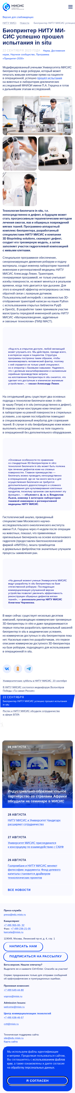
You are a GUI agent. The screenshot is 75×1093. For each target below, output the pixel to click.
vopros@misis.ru (13, 996)
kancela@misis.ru (13, 932)
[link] (7, 668)
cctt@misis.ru (11, 1024)
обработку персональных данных (32, 1067)
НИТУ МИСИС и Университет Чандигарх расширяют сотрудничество (34, 822)
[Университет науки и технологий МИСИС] (13, 7)
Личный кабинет (62, 6)
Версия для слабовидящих (18, 17)
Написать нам (23, 946)
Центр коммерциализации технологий (27, 1013)
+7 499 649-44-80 (14, 990)
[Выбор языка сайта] (54, 5)
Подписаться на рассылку (35, 956)
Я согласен (37, 1080)
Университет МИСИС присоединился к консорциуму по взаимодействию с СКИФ (36, 844)
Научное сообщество (22, 54)
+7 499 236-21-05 (21, 928)
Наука (46, 50)
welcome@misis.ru (14, 1007)
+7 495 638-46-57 (14, 1017)
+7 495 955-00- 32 (14, 925)
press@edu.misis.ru (15, 914)
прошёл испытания (49, 78)
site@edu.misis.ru (14, 1038)
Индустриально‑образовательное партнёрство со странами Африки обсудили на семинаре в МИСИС (37, 796)
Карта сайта (11, 1041)
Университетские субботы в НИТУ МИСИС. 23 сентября (35, 680)
